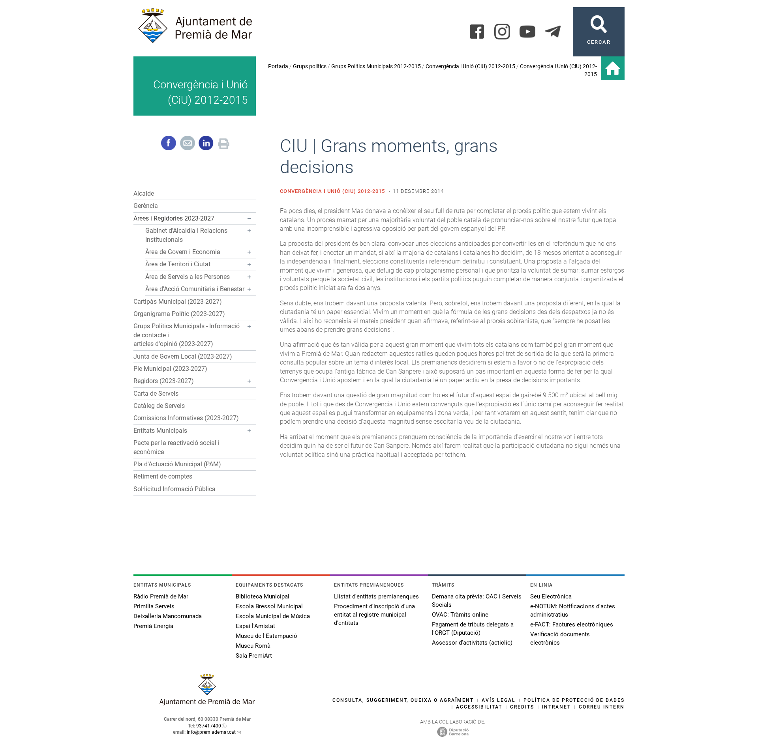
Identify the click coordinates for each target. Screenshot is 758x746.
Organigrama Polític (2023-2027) (179, 314)
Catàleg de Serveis (159, 405)
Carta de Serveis (155, 393)
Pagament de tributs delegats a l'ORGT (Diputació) (473, 628)
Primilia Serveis (153, 606)
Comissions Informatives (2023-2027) (186, 418)
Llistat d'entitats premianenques (376, 596)
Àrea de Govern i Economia (182, 252)
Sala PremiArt (254, 655)
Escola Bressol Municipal (269, 606)
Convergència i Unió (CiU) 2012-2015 (470, 66)
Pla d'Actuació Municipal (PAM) (177, 464)
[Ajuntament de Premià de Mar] (207, 703)
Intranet (556, 707)
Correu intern (602, 707)
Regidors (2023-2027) (163, 381)
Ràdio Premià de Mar (160, 596)
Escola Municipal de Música (273, 616)
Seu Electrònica (551, 596)
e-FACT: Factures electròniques (571, 624)
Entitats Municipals (160, 430)
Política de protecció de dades (574, 700)
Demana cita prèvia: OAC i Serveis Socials (477, 600)
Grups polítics (309, 66)
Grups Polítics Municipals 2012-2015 (376, 66)
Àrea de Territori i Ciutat (177, 264)
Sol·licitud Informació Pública (174, 489)
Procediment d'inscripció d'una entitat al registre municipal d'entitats (374, 614)
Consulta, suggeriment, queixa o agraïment (403, 700)
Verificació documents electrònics (560, 638)
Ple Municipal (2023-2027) (170, 368)
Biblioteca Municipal (262, 596)
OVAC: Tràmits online (460, 614)
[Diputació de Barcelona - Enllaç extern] (453, 731)
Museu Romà (253, 645)
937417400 (208, 726)
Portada (278, 66)
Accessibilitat (479, 707)
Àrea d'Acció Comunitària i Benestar (194, 289)
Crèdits (522, 707)
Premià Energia (153, 626)
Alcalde (143, 193)
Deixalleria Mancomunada (167, 616)
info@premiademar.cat (211, 732)
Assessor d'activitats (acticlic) (472, 642)
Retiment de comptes (162, 476)
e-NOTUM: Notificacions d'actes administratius (572, 610)
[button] (194, 219)
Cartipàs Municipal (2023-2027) (177, 301)
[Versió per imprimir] (223, 142)
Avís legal (499, 700)
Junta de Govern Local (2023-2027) (182, 356)
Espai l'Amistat (255, 626)
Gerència (145, 205)
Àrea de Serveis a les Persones (187, 276)
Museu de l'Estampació (266, 635)
